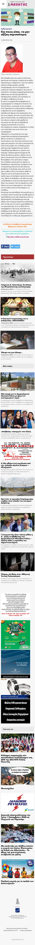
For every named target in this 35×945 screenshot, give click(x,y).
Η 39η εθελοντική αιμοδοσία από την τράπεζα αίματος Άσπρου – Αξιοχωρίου (16, 465)
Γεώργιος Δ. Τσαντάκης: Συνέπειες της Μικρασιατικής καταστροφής (16, 285)
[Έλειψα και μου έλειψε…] (17, 340)
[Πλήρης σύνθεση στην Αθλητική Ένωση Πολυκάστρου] (17, 561)
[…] (29, 293)
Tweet (16, 246)
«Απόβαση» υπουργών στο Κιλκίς (16, 431)
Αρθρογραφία (6, 29)
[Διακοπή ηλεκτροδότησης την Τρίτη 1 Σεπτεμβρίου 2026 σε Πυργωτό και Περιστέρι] (17, 802)
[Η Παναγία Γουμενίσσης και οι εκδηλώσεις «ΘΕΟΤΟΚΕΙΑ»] (17, 306)
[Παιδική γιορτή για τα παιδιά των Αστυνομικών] (17, 868)
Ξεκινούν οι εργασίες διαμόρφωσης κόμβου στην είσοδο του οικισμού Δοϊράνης (17, 500)
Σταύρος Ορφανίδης (26, 930)
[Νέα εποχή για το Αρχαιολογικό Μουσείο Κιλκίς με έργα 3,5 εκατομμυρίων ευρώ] (17, 381)
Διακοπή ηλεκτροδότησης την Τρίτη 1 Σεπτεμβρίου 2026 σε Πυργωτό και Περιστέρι (15, 817)
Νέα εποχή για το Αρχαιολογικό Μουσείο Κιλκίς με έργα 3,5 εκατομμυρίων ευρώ (15, 395)
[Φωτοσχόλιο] (17, 776)
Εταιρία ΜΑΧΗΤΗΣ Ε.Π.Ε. (10, 930)
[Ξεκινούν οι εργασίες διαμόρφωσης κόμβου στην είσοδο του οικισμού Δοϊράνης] (17, 486)
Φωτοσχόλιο (7, 788)
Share (6, 246)
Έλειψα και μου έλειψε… (12, 352)
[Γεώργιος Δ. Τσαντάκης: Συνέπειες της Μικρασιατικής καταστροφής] (17, 272)
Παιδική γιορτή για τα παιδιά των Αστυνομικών (17, 882)
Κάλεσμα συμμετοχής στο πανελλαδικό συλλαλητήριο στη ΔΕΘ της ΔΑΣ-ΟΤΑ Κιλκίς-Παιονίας (16, 758)
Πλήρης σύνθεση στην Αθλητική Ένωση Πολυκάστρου (15, 575)
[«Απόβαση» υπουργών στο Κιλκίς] (17, 419)
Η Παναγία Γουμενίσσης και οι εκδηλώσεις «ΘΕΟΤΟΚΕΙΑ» (14, 319)
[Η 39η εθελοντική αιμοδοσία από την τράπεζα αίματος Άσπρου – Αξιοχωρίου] (17, 451)
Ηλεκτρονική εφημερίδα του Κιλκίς (17, 928)
